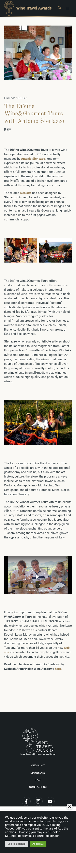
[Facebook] (26, 801)
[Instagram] (38, 801)
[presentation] (10, 53)
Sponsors (38, 772)
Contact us (38, 786)
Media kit (38, 765)
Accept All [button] (38, 843)
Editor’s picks (15, 98)
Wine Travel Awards (34, 8)
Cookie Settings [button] (16, 843)
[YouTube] (50, 801)
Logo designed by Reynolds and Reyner (38, 754)
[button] (59, 8)
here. (58, 669)
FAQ (38, 779)
